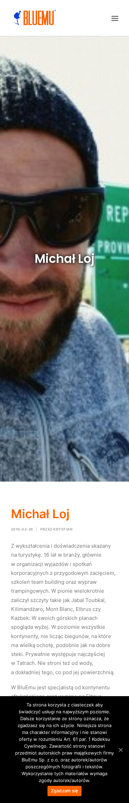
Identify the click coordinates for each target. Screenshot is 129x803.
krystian (62, 529)
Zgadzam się (64, 790)
